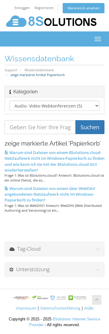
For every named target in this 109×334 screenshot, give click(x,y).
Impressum (26, 308)
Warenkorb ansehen (84, 8)
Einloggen (22, 7)
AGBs (89, 308)
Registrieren (44, 7)
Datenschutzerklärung (60, 308)
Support (11, 70)
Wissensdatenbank (39, 70)
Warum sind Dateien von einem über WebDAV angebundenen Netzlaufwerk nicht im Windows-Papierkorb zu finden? (50, 194)
